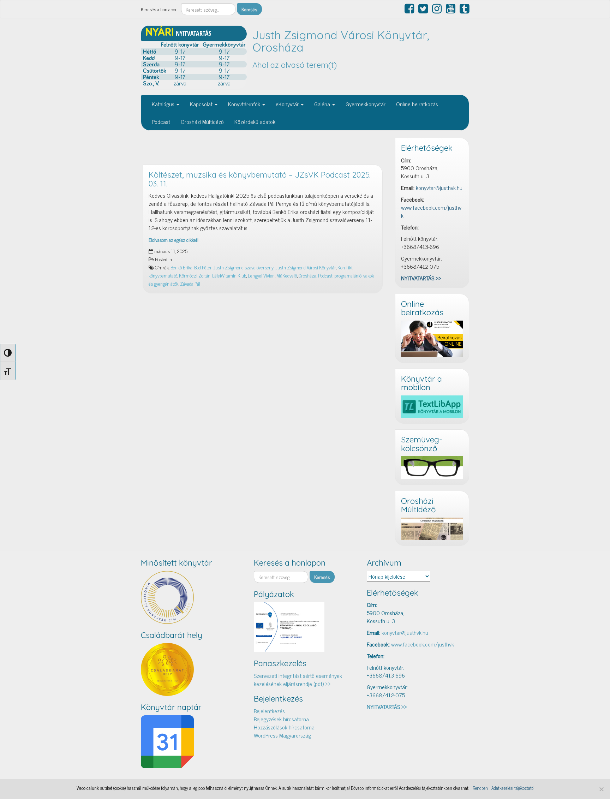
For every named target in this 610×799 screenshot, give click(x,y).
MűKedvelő (286, 275)
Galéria (322, 103)
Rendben (480, 788)
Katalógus (164, 103)
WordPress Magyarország (282, 735)
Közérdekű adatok (254, 121)
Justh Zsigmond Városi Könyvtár (305, 267)
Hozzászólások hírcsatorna (284, 727)
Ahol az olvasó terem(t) (294, 65)
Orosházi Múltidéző (202, 121)
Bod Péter (202, 267)
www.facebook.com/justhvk (431, 211)
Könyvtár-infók (245, 103)
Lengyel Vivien (261, 275)
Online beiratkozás (417, 103)
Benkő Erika (181, 267)
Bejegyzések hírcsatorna (281, 718)
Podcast (161, 121)
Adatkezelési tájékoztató (512, 788)
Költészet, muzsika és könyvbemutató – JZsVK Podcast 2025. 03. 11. (259, 179)
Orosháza (307, 275)
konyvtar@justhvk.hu (439, 187)
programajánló (347, 275)
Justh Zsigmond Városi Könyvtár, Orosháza (340, 41)
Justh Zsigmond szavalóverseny (243, 267)
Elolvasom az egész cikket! (173, 240)
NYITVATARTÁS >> (421, 277)
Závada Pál (190, 283)
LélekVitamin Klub (229, 275)
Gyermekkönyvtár (365, 103)
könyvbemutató (163, 275)
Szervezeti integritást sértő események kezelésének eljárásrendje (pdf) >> (298, 679)
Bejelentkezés (269, 710)
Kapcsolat (202, 103)
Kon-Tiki (344, 267)
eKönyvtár (288, 103)
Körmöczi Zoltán (194, 275)
